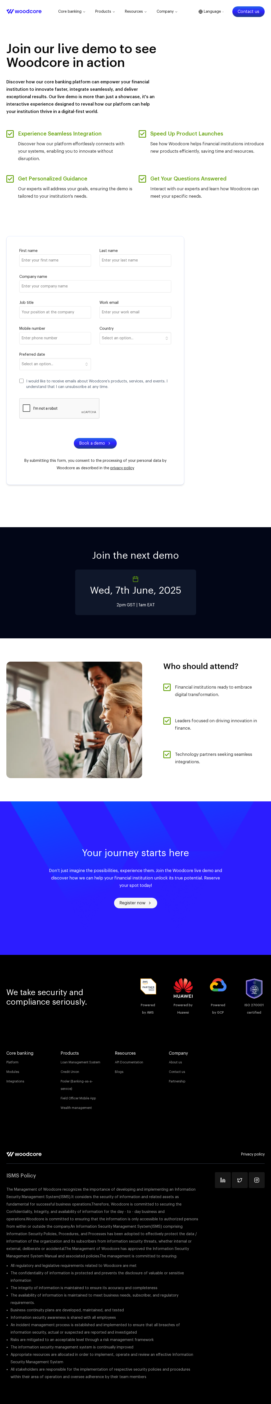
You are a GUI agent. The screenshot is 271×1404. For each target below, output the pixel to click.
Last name (109, 251)
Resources (134, 11)
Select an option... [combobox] (117, 338)
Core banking (70, 11)
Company (165, 11)
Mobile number (32, 329)
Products (103, 11)
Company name (33, 277)
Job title (26, 303)
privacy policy (122, 468)
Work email (109, 303)
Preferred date (32, 354)
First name (28, 251)
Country (107, 329)
